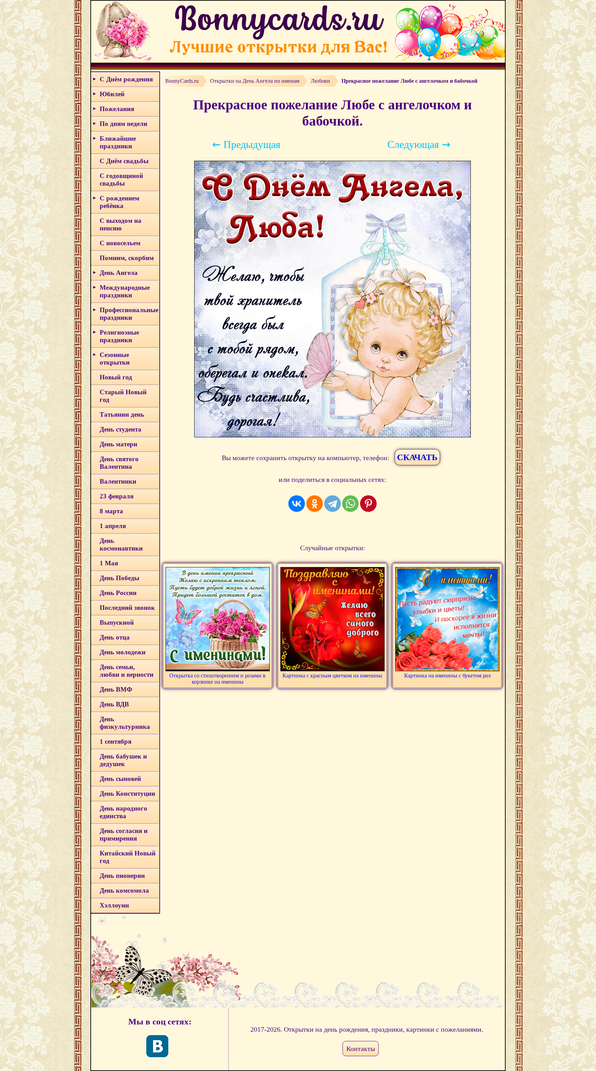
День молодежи (123, 652)
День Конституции (127, 793)
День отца (115, 637)
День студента (120, 429)
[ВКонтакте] (296, 503)
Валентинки (118, 481)
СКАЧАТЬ (417, 457)
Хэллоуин (114, 905)
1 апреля (113, 525)
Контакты (360, 1048)
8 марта (111, 511)
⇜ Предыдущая (246, 144)
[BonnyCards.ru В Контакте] (157, 1046)
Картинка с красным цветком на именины (332, 675)
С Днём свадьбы (124, 161)
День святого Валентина (119, 462)
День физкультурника (125, 722)
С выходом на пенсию (120, 224)
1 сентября (115, 741)
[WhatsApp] (350, 503)
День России (118, 592)
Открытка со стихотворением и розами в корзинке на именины (217, 679)
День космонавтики (121, 544)
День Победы (119, 578)
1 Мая (109, 563)
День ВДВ (114, 704)
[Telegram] (332, 503)
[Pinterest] (368, 503)
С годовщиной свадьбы (121, 179)
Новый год (116, 377)
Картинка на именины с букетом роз (447, 675)
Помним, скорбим (127, 257)
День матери (118, 444)
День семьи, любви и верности (126, 670)
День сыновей (120, 778)
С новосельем (120, 243)
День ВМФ (116, 689)
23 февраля (116, 496)
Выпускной (117, 622)
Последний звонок (127, 607)
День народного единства (123, 812)
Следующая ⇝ (418, 144)
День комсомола (124, 890)
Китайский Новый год (128, 857)
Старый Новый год (123, 395)
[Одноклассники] (314, 503)
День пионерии (122, 875)
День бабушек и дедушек (123, 760)
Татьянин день (122, 414)
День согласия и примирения (124, 834)
